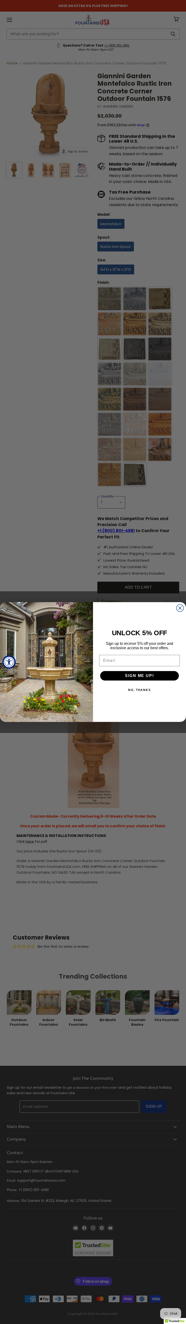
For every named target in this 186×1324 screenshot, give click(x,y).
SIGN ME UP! (139, 676)
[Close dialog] (180, 608)
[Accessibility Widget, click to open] (9, 662)
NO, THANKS (139, 690)
